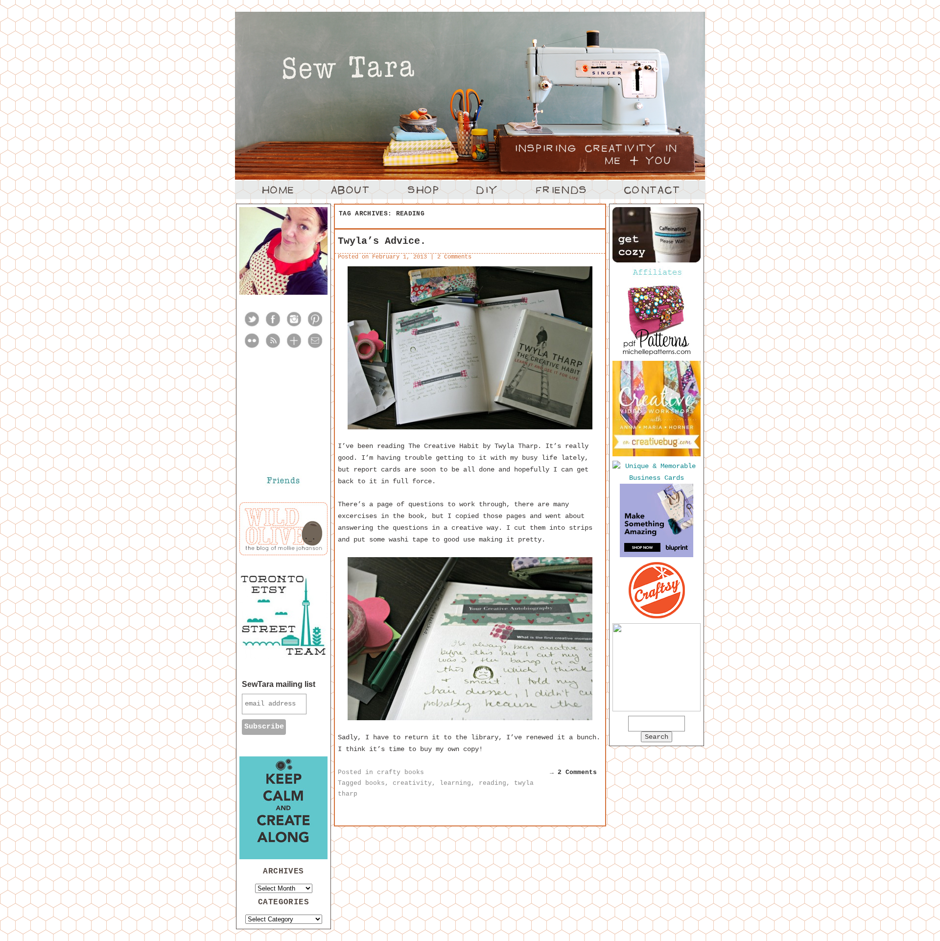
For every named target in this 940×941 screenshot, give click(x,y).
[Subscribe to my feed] (273, 347)
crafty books (400, 772)
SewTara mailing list (278, 684)
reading (492, 783)
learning (455, 783)
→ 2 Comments (573, 772)
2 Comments (454, 257)
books (375, 783)
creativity (412, 783)
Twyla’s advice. (382, 241)
